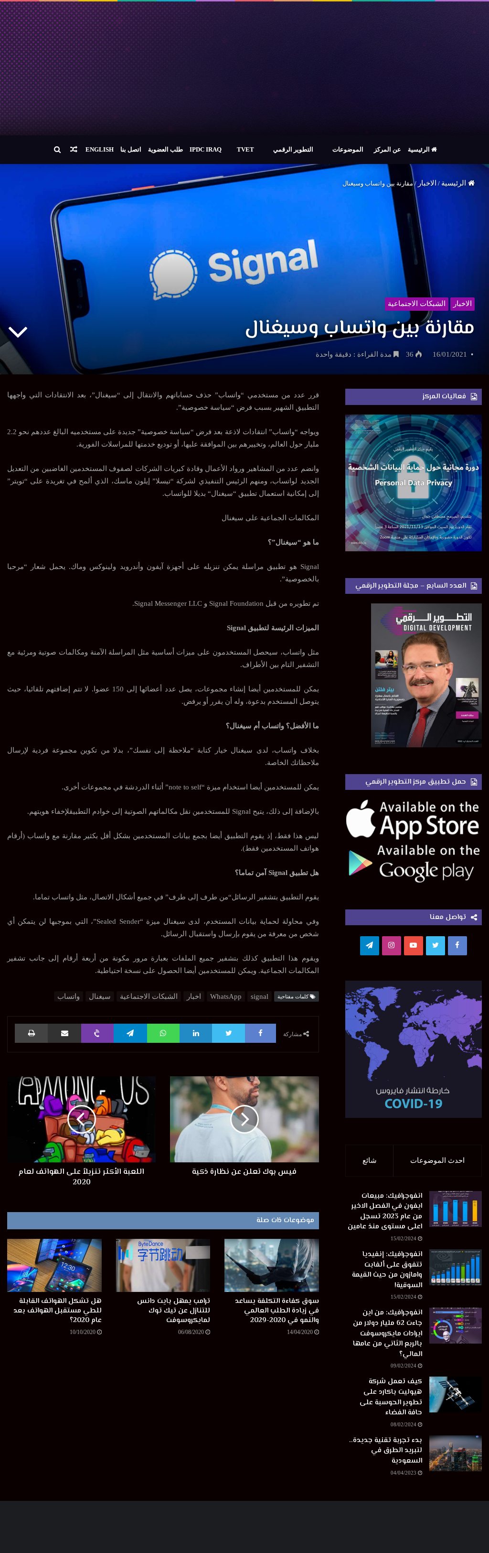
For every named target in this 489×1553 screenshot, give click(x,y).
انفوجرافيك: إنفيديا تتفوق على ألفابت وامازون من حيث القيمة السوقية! (387, 1270)
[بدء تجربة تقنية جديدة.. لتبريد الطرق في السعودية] (455, 1453)
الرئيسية (419, 149)
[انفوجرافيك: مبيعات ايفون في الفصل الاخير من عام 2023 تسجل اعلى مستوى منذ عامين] (455, 1209)
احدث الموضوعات (437, 1160)
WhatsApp (226, 996)
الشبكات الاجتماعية (417, 303)
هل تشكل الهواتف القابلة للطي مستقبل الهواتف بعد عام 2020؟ (57, 1311)
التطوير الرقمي (293, 149)
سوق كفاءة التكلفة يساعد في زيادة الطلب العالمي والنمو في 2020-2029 (277, 1311)
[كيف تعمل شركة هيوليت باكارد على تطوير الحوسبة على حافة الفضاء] (455, 1394)
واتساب (68, 996)
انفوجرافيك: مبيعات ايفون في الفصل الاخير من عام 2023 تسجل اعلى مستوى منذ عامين (385, 1212)
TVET (245, 149)
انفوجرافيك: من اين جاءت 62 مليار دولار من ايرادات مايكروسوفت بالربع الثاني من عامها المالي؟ (387, 1333)
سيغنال (100, 996)
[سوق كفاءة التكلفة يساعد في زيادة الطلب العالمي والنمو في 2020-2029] (271, 1265)
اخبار (194, 996)
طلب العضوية (165, 149)
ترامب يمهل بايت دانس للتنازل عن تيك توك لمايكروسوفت (173, 1311)
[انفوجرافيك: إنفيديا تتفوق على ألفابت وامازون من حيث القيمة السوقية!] (455, 1267)
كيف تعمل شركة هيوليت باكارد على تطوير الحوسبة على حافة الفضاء (391, 1397)
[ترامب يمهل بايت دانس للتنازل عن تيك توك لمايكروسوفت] (163, 1265)
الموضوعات (347, 149)
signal (259, 996)
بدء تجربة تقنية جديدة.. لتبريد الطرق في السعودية (385, 1450)
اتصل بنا (130, 149)
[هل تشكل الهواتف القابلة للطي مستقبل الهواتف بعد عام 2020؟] (54, 1265)
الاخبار (427, 183)
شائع (369, 1160)
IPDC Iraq (206, 149)
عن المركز (387, 149)
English (99, 149)
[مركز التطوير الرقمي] (244, 68)
